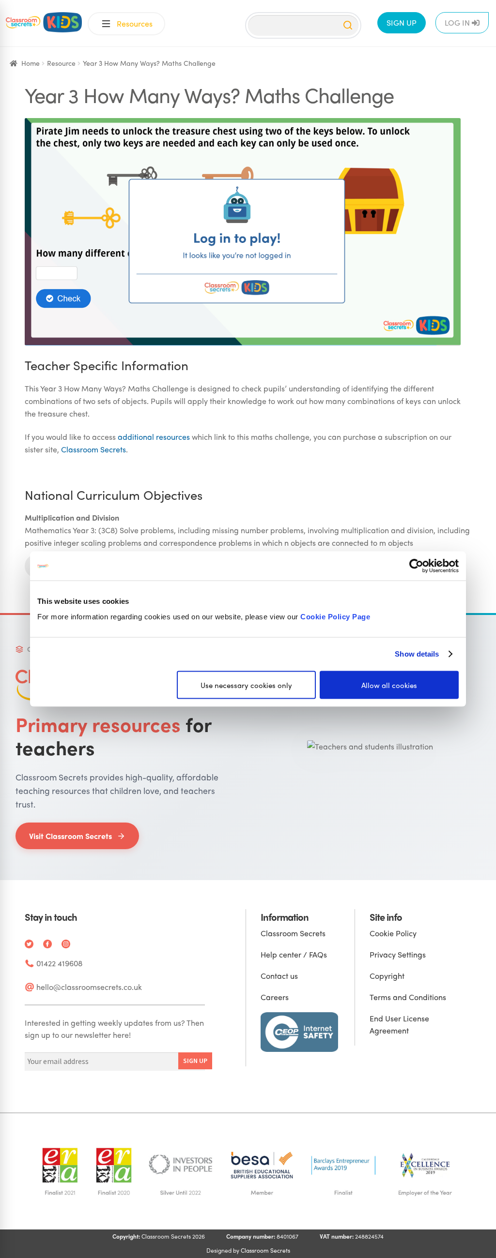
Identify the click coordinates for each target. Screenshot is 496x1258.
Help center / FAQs (294, 954)
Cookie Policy (393, 933)
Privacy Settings (398, 954)
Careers (275, 997)
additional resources (154, 436)
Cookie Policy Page (335, 616)
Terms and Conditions (408, 997)
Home (30, 63)
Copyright (387, 975)
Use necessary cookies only (246, 684)
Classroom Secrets (93, 449)
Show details (417, 654)
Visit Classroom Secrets (70, 835)
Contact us (279, 975)
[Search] (347, 25)
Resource (61, 63)
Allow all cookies (389, 684)
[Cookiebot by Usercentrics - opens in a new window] (416, 566)
